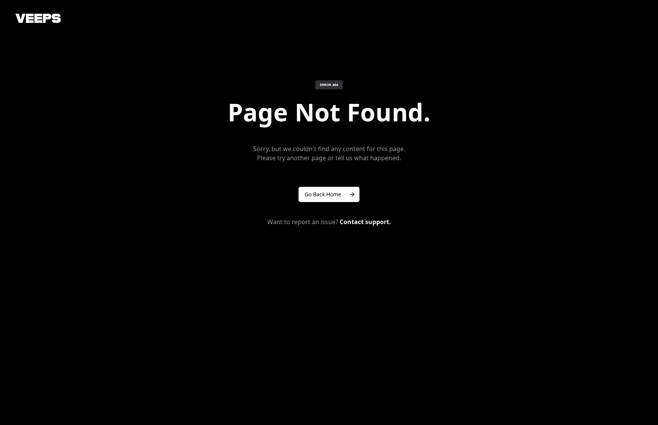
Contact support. (365, 222)
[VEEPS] (38, 18)
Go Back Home (323, 194)
